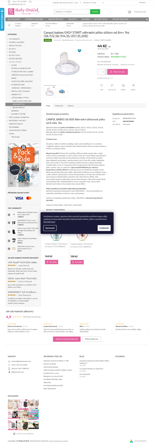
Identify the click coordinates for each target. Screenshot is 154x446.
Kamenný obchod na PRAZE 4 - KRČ (65, 3)
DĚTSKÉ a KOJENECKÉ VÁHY (21, 68)
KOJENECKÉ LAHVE (18, 85)
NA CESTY (12, 49)
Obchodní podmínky (51, 367)
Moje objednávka (50, 388)
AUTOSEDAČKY (14, 39)
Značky (11, 133)
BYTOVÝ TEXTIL (14, 55)
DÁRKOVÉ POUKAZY (16, 124)
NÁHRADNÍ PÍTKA (19, 104)
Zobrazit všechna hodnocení (67, 339)
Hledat (95, 12)
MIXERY (14, 78)
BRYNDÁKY (15, 111)
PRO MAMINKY (14, 127)
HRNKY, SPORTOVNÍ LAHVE (22, 101)
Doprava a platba (89, 3)
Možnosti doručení (127, 65)
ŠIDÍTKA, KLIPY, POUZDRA (20, 91)
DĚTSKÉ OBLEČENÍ (15, 58)
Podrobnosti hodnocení (83, 40)
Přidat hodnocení (91, 339)
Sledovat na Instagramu (25, 433)
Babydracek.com (17, 372)
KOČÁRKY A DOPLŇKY (16, 42)
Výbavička (47, 382)
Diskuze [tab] (71, 106)
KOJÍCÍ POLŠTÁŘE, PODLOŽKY (22, 81)
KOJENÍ (14, 65)
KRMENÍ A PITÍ (16, 94)
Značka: (102, 40)
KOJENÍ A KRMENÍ (15, 62)
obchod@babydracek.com (21, 361)
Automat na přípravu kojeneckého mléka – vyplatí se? (94, 362)
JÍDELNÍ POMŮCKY (18, 107)
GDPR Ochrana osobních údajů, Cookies (58, 370)
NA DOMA (12, 52)
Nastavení (50, 228)
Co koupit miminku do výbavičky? (91, 369)
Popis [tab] (48, 106)
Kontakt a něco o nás (51, 373)
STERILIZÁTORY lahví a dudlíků (22, 71)
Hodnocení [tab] (59, 106)
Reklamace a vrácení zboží (53, 376)
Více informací (49, 222)
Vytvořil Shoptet (140, 441)
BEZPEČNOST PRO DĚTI (17, 120)
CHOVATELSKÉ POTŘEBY (18, 130)
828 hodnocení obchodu (32, 317)
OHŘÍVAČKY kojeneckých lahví (22, 75)
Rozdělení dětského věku (53, 379)
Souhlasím (104, 228)
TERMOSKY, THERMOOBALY (21, 88)
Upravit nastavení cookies (58, 441)
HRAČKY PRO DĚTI (15, 45)
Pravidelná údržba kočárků (53, 385)
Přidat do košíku (119, 72)
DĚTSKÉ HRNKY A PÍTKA (20, 98)
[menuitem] (14, 19)
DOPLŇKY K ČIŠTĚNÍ (18, 114)
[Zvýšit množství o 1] (106, 70)
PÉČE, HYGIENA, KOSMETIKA (19, 117)
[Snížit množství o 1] (106, 73)
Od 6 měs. (127, 124)
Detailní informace (104, 78)
